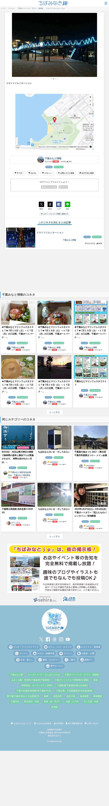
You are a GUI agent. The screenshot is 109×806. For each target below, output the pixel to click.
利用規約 (60, 723)
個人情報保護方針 (75, 723)
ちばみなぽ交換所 (43, 723)
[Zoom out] (90, 101)
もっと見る (54, 412)
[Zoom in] (90, 97)
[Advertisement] (54, 270)
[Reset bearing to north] (90, 105)
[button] (51, 78)
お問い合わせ (92, 723)
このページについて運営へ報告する (55, 214)
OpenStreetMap (83, 147)
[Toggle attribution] (90, 146)
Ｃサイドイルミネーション (50, 232)
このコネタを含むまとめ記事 (54, 222)
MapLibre (41, 147)
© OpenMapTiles (63, 147)
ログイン (64, 187)
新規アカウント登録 (49, 187)
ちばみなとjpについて (22, 723)
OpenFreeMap (51, 147)
